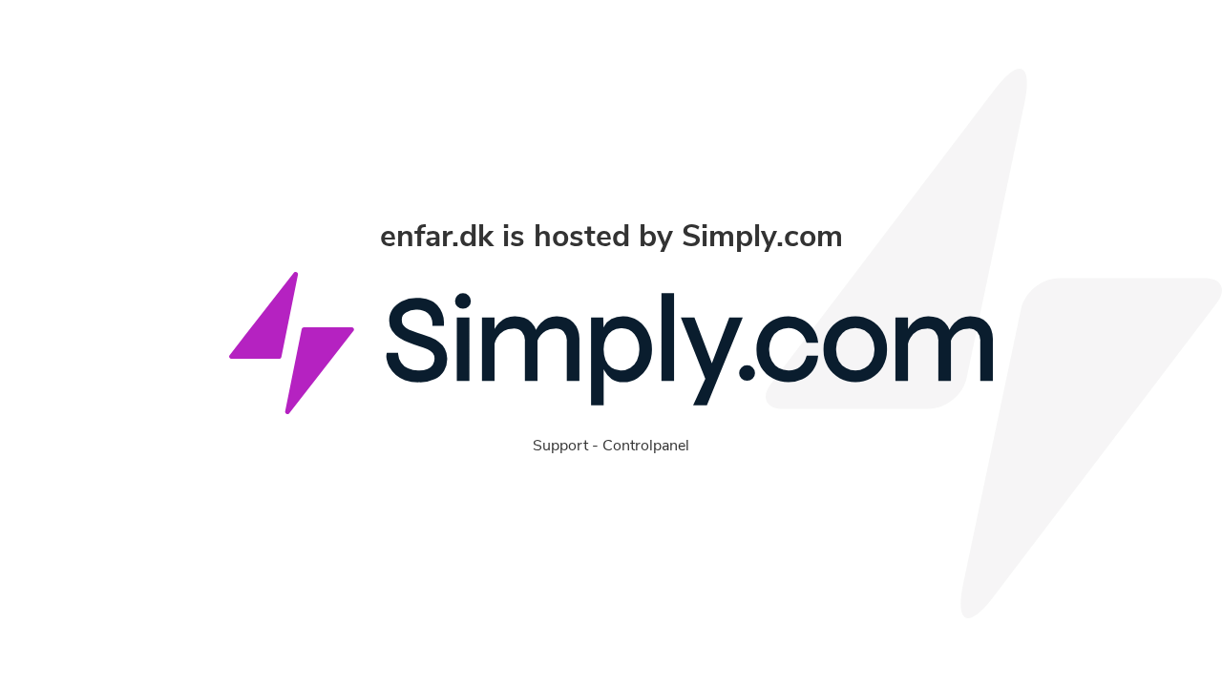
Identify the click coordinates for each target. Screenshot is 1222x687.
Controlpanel (645, 445)
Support (560, 445)
